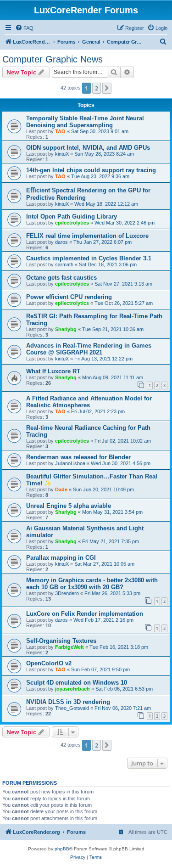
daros (61, 242)
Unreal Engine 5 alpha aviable (68, 505)
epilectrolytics (72, 222)
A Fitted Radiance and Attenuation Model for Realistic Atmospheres (89, 402)
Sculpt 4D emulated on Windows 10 (76, 682)
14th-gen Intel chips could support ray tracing (91, 170)
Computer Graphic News (52, 59)
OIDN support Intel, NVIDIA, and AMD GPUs (88, 147)
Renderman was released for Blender (78, 457)
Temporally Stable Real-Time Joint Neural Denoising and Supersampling (85, 122)
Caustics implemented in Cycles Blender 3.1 (88, 258)
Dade (61, 489)
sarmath (64, 264)
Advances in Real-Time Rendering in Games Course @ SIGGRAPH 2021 (88, 349)
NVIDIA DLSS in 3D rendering (68, 701)
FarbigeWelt (69, 647)
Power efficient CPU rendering (69, 296)
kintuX (62, 154)
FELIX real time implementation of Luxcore (87, 235)
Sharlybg (66, 329)
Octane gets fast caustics (61, 277)
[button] (106, 88)
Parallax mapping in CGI (61, 557)
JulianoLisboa (70, 463)
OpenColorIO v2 (49, 663)
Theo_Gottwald (72, 708)
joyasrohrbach (72, 689)
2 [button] (96, 88)
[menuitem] (24, 28)
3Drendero (67, 593)
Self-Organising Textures (61, 640)
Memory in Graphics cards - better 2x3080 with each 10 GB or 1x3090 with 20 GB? (92, 583)
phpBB (62, 848)
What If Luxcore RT (53, 371)
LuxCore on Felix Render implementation (84, 613)
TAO (60, 131)
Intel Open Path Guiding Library (71, 216)
